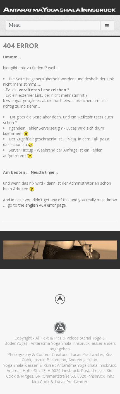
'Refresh (84, 117)
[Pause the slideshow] (99, 250)
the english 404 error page (41, 205)
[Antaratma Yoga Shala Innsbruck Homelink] (60, 327)
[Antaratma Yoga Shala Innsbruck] (60, 8)
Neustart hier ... (45, 172)
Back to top (60, 299)
